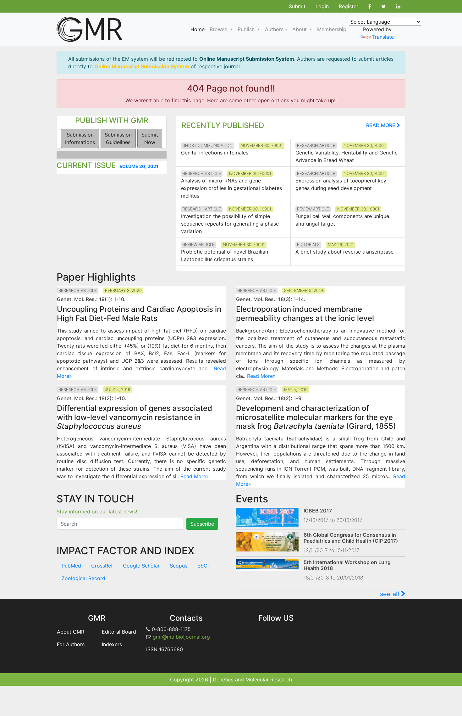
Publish (247, 29)
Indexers (112, 644)
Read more (381, 125)
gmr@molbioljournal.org (181, 637)
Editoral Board (119, 632)
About (300, 29)
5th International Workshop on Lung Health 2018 (347, 565)
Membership (331, 29)
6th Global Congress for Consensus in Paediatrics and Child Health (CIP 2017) (351, 538)
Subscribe (202, 524)
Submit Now (149, 138)
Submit (297, 6)
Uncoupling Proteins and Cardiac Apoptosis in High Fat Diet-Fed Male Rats (139, 314)
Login (322, 6)
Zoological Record (83, 578)
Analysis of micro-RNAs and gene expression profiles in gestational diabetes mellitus (231, 188)
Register (348, 6)
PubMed (71, 565)
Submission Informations (80, 138)
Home (197, 29)
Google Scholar (141, 565)
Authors (274, 29)
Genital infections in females (214, 152)
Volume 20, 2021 (138, 166)
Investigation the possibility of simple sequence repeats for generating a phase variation (230, 223)
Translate (383, 37)
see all (390, 594)
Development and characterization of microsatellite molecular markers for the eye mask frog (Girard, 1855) (316, 417)
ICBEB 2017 (318, 510)
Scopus (178, 565)
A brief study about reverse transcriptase (344, 252)
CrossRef (102, 565)
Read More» (261, 376)
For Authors (71, 644)
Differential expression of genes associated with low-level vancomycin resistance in (134, 417)
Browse (219, 29)
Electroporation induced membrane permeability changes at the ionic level (305, 314)
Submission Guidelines (118, 138)
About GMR (70, 632)
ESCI (203, 565)
